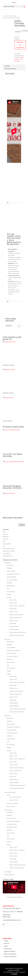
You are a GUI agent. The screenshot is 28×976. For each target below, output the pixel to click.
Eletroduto (9, 583)
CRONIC (14, 974)
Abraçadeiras (10, 565)
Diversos (5, 534)
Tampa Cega (12, 623)
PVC (4, 546)
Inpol (4, 541)
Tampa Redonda (13, 626)
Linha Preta (7, 716)
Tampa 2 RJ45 (12, 608)
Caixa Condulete (11, 571)
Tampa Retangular (14, 629)
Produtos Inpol (6, 544)
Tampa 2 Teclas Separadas (16, 614)
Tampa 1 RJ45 (12, 600)
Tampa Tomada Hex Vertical (16, 635)
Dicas (4, 532)
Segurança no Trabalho (9, 551)
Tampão (9, 594)
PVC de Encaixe (11, 591)
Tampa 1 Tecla (13, 603)
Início (4, 16)
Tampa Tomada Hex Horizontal (17, 632)
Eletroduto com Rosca (12, 803)
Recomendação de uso (9, 548)
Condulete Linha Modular (13, 574)
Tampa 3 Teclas (13, 620)
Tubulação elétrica (7, 556)
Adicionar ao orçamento (20, 44)
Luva (8, 588)
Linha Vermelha (9, 16)
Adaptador (9, 568)
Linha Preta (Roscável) (10, 792)
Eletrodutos (6, 536)
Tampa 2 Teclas (13, 611)
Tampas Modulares (9, 874)
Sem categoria (6, 553)
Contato (6, 941)
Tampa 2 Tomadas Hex (15, 617)
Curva (8, 794)
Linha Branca (7, 562)
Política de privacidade (10, 954)
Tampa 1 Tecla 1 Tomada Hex (17, 606)
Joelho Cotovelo (11, 585)
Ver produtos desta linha (14, 196)
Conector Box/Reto (11, 577)
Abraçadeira (10, 718)
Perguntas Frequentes (9, 951)
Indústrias (5, 539)
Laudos (6, 946)
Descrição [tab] (7, 66)
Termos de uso (8, 948)
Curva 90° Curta (13, 800)
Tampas (9, 597)
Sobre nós (6, 943)
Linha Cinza (7, 639)
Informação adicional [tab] (10, 68)
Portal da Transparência (10, 956)
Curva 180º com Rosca (15, 797)
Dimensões (18, 31)
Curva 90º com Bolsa (12, 580)
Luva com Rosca (11, 806)
